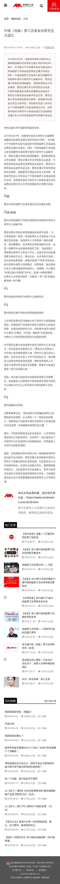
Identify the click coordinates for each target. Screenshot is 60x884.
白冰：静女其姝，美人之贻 (36, 679)
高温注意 (9, 723)
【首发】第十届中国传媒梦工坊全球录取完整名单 (38, 551)
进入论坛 (49, 700)
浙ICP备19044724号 (45, 862)
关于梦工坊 (16, 870)
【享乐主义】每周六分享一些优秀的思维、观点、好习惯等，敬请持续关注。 (28, 823)
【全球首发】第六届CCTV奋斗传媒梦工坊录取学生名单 (38, 599)
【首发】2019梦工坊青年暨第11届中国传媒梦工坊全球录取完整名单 (39, 582)
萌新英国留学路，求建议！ (19, 711)
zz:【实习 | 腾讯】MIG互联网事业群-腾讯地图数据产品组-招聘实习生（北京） (30, 792)
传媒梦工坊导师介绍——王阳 (37, 564)
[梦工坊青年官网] (23, 5)
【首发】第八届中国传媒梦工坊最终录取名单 (38, 615)
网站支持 (45, 877)
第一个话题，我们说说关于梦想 (21, 778)
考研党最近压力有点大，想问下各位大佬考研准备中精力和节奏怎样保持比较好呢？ (29, 765)
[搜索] (41, 6)
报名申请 (30, 870)
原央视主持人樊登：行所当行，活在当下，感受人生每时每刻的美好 (38, 663)
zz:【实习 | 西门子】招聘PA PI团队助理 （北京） (28, 808)
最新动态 (16, 18)
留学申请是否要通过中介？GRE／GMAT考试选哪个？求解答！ (30, 749)
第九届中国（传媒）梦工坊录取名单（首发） (38, 646)
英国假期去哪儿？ (14, 735)
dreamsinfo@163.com (30, 873)
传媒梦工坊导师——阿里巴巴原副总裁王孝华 (38, 630)
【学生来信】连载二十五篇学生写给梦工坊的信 (38, 535)
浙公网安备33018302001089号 (23, 862)
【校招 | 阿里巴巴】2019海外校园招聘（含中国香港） (30, 839)
